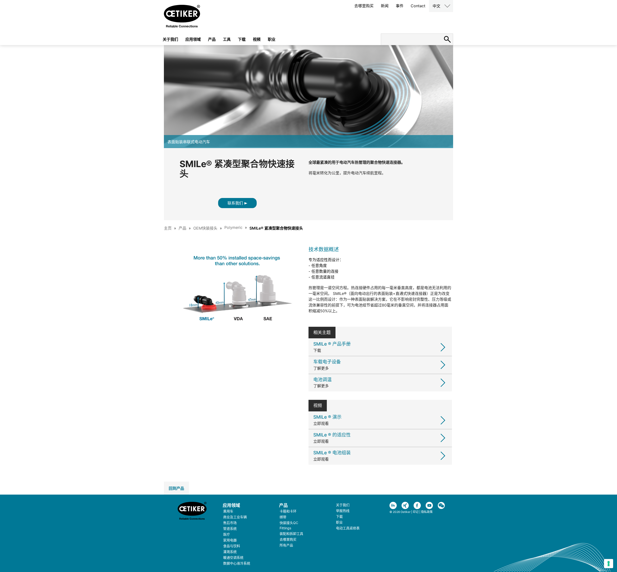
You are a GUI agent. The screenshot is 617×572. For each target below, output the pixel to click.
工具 (227, 39)
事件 (399, 5)
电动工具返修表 (348, 528)
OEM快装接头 (205, 228)
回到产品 (176, 488)
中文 (436, 6)
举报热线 (342, 511)
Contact (418, 5)
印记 (416, 512)
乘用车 (228, 511)
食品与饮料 (231, 546)
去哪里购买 (364, 5)
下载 (242, 39)
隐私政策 (427, 512)
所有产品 (286, 545)
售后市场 (230, 523)
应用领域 (193, 39)
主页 (168, 228)
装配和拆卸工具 (291, 533)
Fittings (285, 528)
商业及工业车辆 (235, 517)
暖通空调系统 (233, 557)
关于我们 (170, 39)
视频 (257, 39)
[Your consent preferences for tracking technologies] (608, 563)
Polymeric (233, 227)
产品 (212, 39)
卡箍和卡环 (288, 511)
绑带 (283, 517)
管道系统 (230, 528)
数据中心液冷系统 (236, 563)
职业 (271, 39)
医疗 (226, 534)
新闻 (385, 5)
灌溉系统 (230, 552)
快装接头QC (289, 523)
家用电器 (230, 540)
